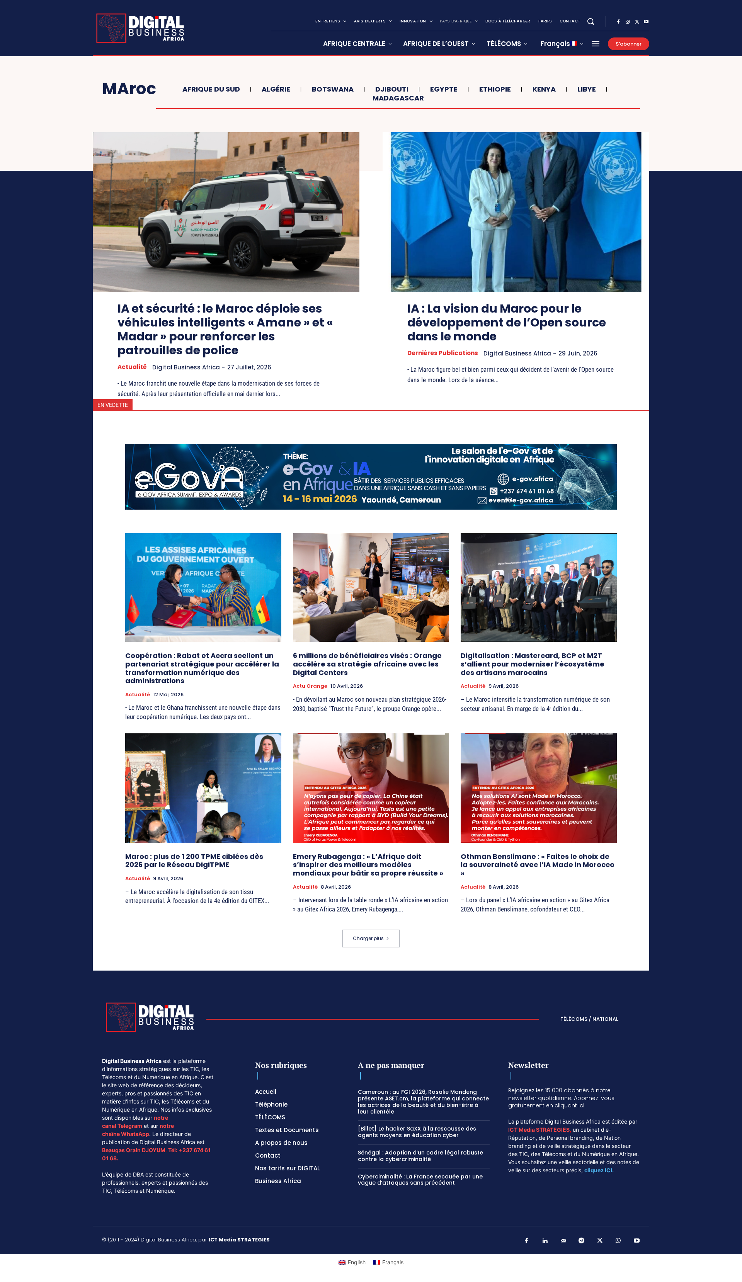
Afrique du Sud (211, 89)
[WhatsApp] (618, 1241)
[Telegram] (581, 1241)
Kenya (544, 89)
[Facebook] (618, 22)
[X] (637, 22)
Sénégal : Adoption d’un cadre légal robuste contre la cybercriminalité (420, 1156)
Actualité (132, 367)
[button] (590, 21)
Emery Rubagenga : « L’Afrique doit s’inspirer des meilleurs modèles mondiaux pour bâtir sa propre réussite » (368, 865)
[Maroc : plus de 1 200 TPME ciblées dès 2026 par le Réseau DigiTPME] (203, 788)
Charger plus (368, 938)
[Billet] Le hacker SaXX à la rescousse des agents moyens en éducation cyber (417, 1132)
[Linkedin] (545, 1241)
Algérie (276, 89)
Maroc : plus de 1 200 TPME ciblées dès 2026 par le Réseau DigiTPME (194, 861)
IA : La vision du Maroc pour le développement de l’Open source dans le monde (506, 322)
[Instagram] (627, 22)
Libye (586, 89)
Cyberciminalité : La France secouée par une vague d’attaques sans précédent (420, 1180)
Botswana (333, 89)
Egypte (444, 89)
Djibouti (391, 89)
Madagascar (398, 98)
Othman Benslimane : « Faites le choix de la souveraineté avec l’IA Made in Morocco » (537, 865)
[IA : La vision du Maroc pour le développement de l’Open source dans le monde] (516, 212)
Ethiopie (495, 89)
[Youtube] (646, 22)
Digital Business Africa (186, 367)
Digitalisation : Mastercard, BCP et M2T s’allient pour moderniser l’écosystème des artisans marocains (532, 664)
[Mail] (563, 1241)
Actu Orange (310, 686)
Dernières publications (442, 353)
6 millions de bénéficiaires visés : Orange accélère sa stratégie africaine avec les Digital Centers (367, 664)
